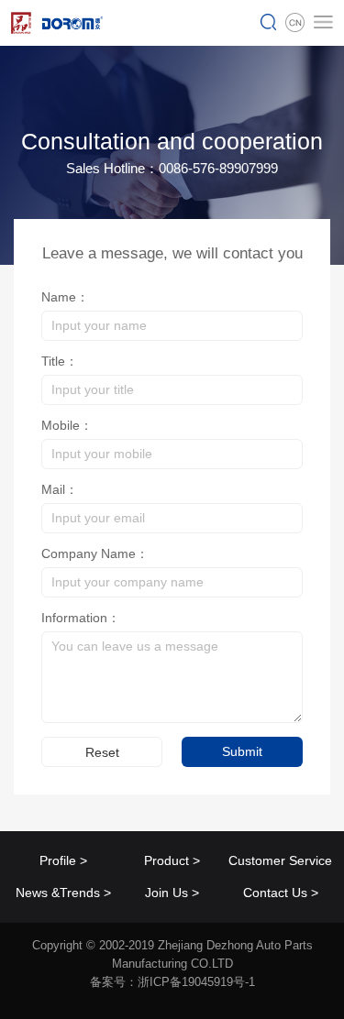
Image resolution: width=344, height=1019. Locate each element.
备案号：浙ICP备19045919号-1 (172, 982)
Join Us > (172, 892)
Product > (172, 860)
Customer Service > (280, 865)
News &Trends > (63, 892)
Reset (102, 752)
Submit (242, 751)
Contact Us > (280, 892)
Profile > (63, 860)
